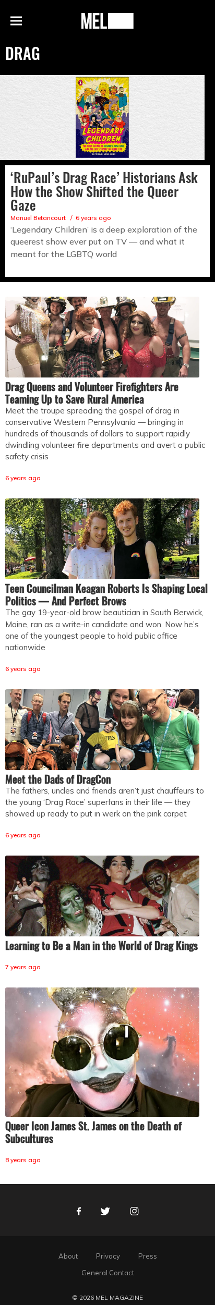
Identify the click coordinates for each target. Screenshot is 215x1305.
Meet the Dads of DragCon (58, 779)
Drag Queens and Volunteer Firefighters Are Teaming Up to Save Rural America (91, 393)
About (68, 1256)
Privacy (108, 1256)
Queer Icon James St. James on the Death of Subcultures (93, 1132)
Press (147, 1256)
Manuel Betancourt (38, 218)
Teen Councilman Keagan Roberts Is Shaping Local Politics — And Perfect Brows (106, 594)
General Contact (107, 1273)
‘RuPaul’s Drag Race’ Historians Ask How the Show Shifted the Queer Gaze (104, 191)
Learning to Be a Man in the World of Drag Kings (101, 945)
